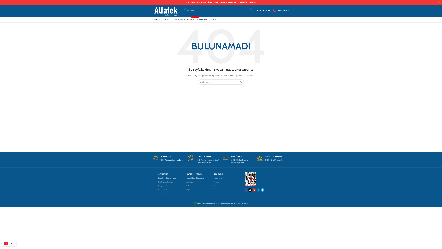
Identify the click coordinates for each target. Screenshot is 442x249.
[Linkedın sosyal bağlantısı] (266, 10)
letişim (188, 190)
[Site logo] (166, 10)
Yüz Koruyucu (162, 190)
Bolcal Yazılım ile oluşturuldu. (206, 203)
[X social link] (260, 10)
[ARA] (249, 10)
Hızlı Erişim (218, 174)
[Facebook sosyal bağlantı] (257, 10)
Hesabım (217, 182)
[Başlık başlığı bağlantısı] (217, 2)
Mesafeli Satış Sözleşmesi (195, 178)
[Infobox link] (168, 158)
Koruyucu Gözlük (164, 186)
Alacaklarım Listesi (220, 186)
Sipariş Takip (218, 178)
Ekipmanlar (162, 194)
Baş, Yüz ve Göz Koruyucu (167, 178)
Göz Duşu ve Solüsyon (166, 182)
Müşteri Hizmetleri (194, 174)
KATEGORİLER (163, 174)
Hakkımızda (190, 186)
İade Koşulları (190, 182)
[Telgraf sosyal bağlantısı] (269, 10)
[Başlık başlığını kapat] (439, 2)
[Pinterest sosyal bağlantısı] (263, 10)
